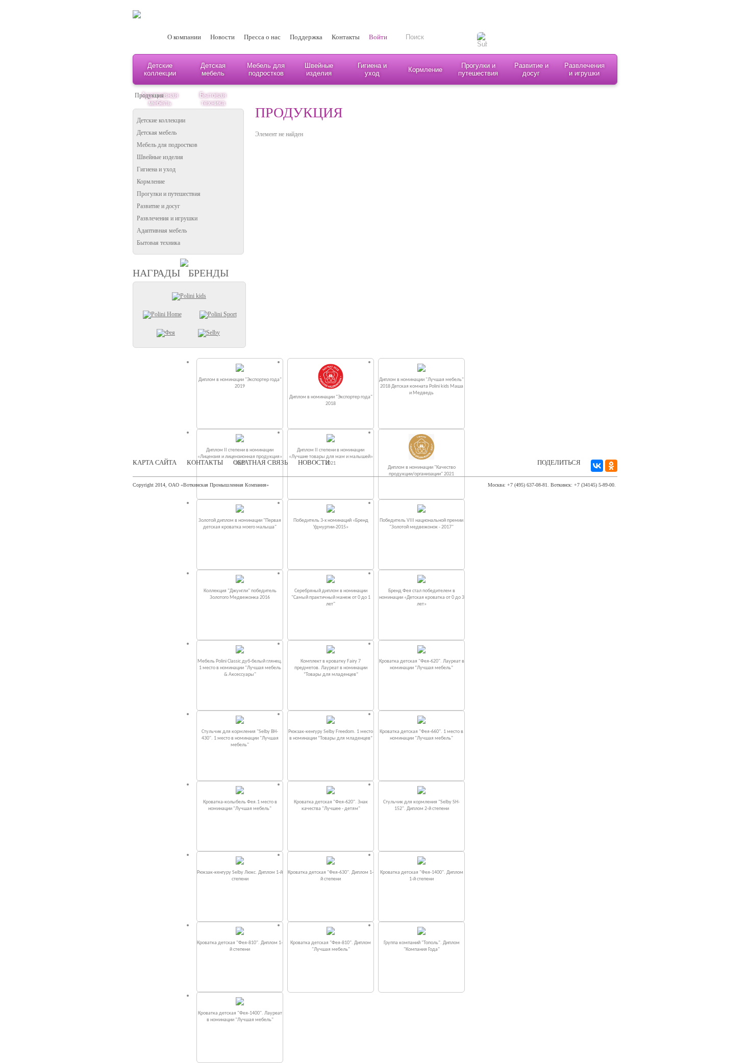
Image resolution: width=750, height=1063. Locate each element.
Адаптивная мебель (162, 230)
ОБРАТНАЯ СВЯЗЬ (260, 462)
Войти (378, 37)
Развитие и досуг (531, 69)
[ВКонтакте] (597, 466)
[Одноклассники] (611, 466)
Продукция (149, 95)
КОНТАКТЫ (205, 462)
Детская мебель (213, 69)
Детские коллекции (160, 69)
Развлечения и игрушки (584, 69)
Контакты (346, 37)
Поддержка (306, 37)
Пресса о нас (262, 37)
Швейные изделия (319, 69)
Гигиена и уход (372, 69)
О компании (184, 37)
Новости (222, 37)
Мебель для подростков (266, 69)
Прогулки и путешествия (478, 69)
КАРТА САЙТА (155, 462)
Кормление (425, 69)
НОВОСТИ (314, 462)
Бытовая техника (158, 242)
